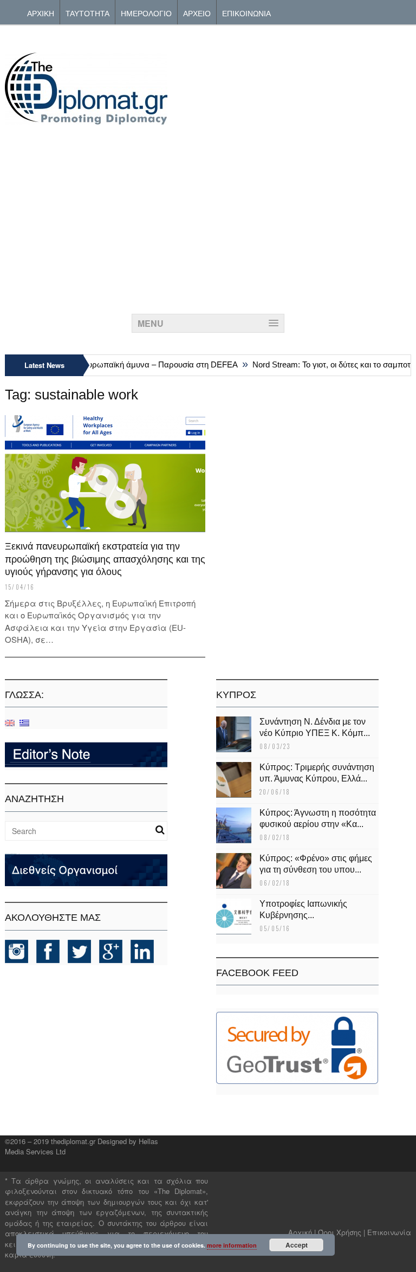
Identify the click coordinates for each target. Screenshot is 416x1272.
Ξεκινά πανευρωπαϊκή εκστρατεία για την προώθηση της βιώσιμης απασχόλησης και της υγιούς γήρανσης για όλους (105, 559)
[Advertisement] (208, 216)
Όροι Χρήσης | (341, 1232)
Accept (296, 1245)
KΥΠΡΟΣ (236, 694)
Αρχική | (303, 1232)
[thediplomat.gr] (86, 119)
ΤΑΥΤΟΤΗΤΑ (87, 12)
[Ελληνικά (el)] (24, 722)
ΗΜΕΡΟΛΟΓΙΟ (146, 12)
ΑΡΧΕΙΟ (197, 12)
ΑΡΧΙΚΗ (40, 12)
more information (232, 1245)
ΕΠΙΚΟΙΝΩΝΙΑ (246, 12)
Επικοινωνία (389, 1232)
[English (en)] (10, 722)
